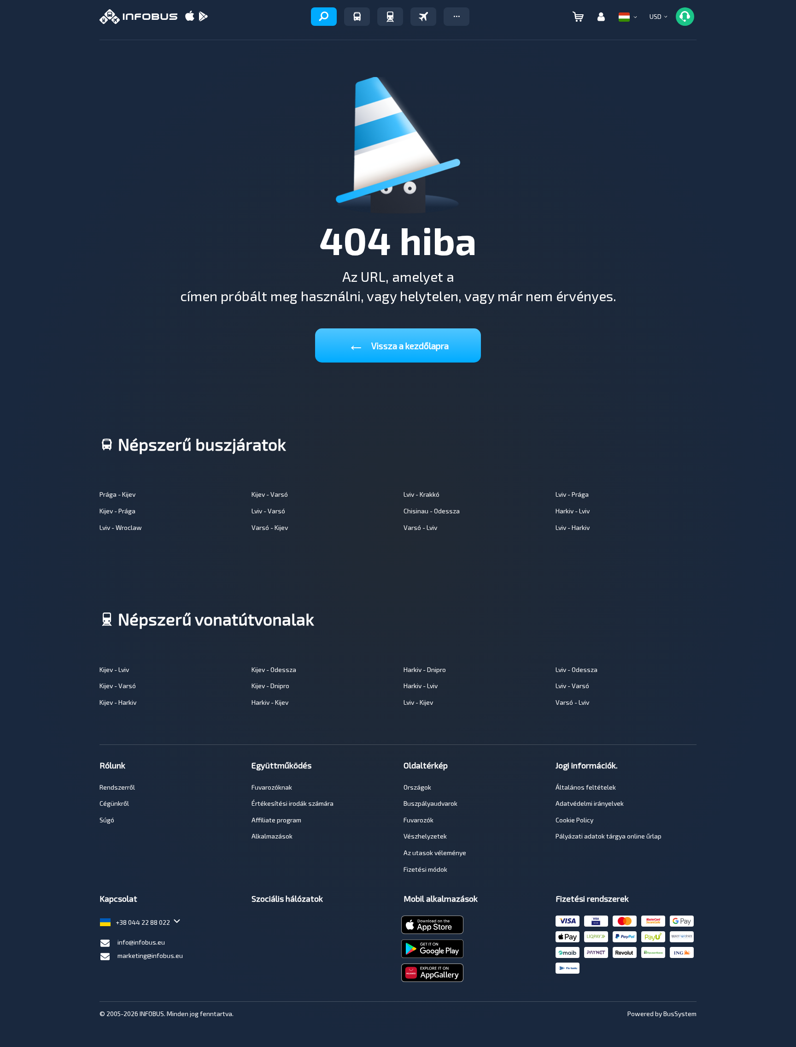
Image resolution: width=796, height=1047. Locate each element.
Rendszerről (117, 787)
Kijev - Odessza (274, 669)
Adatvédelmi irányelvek (590, 803)
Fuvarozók (418, 820)
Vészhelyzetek (425, 836)
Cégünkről (114, 803)
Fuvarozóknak (272, 787)
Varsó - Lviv (420, 527)
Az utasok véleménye (435, 853)
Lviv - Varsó (268, 511)
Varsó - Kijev (270, 527)
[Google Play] (203, 17)
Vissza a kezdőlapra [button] (398, 344)
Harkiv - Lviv (573, 511)
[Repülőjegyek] (423, 16)
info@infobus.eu (141, 942)
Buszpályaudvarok (430, 803)
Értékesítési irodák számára (293, 803)
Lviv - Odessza (576, 669)
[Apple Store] (189, 17)
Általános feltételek (586, 787)
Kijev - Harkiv (118, 702)
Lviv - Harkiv (573, 527)
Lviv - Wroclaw (121, 527)
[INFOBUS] (138, 16)
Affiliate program (276, 820)
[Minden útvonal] (324, 16)
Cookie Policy (574, 820)
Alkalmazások (272, 836)
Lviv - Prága (572, 494)
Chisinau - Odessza (432, 511)
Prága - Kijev (117, 494)
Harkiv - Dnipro (425, 669)
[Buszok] (357, 16)
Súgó (107, 820)
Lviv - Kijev (418, 702)
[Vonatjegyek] (390, 16)
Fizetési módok (425, 869)
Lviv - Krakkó (421, 494)
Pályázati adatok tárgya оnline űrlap (608, 836)
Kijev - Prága (117, 511)
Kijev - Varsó (270, 494)
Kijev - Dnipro (270, 686)
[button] (456, 16)
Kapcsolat (118, 898)
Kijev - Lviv (114, 669)
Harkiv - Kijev (270, 702)
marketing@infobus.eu (150, 955)
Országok (417, 787)
